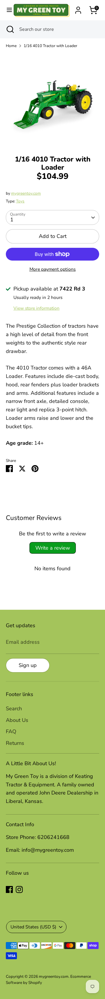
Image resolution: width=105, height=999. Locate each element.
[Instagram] (19, 889)
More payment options (52, 269)
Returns (15, 743)
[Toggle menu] (7, 10)
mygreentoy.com (26, 193)
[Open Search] (9, 29)
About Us (17, 720)
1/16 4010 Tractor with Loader (50, 46)
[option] (52, 99)
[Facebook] (9, 889)
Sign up (28, 665)
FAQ (11, 731)
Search (14, 708)
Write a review (52, 547)
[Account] (78, 8)
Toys (20, 201)
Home (11, 46)
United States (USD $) (33, 927)
